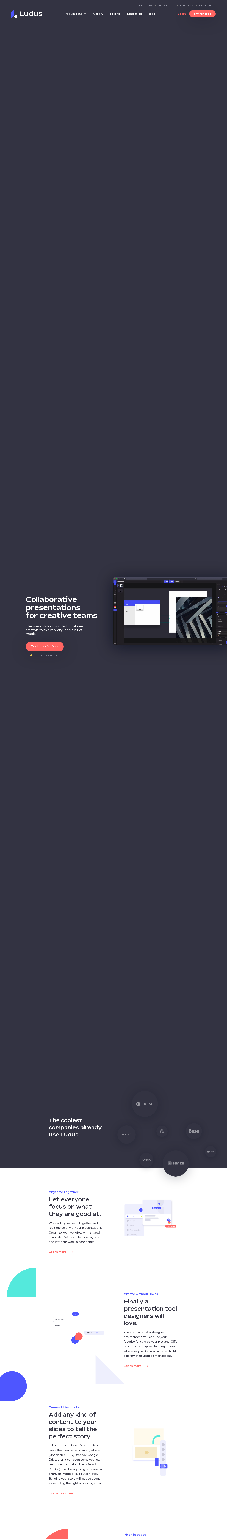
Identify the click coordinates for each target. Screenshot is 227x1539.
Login (182, 13)
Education (134, 13)
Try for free (202, 13)
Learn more (58, 1252)
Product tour (72, 13)
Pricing (115, 13)
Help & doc (166, 5)
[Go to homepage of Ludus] (26, 17)
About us (146, 5)
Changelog (207, 5)
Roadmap (186, 5)
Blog (152, 13)
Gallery (98, 13)
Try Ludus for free (44, 646)
